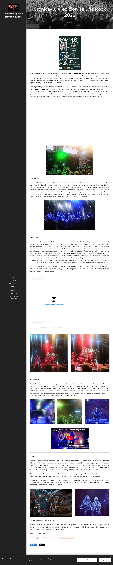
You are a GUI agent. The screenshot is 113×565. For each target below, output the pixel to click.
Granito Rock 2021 (46, 242)
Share (34, 544)
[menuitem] (13, 277)
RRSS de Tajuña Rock (66, 538)
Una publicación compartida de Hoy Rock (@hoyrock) (54, 327)
